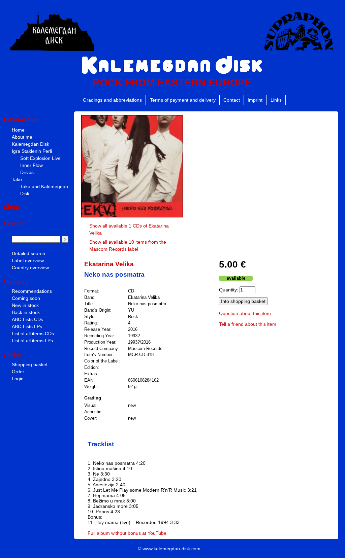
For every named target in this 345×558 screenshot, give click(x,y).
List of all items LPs (32, 340)
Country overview (30, 267)
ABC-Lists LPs (27, 326)
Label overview (28, 260)
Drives (27, 172)
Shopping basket (30, 364)
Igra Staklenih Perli (32, 151)
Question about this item (245, 313)
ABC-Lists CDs (27, 319)
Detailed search (28, 253)
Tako (17, 179)
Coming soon (26, 298)
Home (18, 130)
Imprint (255, 100)
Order (18, 371)
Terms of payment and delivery (183, 100)
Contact (231, 100)
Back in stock (26, 312)
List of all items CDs (33, 333)
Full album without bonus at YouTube (127, 533)
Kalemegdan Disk (30, 144)
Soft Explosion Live (40, 158)
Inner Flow (31, 165)
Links (276, 100)
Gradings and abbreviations (112, 100)
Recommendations (32, 291)
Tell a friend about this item (247, 324)
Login (18, 378)
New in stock (25, 305)
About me (22, 137)
